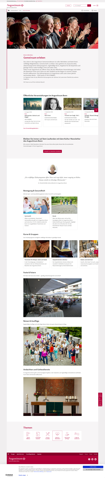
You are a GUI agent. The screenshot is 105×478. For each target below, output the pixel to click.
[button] (68, 5)
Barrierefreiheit (86, 10)
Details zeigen (22, 475)
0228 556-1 (40, 1)
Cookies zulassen (93, 466)
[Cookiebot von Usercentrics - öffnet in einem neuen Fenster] (9, 475)
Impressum (49, 471)
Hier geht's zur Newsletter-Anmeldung (53, 151)
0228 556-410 (21, 1)
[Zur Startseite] (8, 10)
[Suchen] (89, 5)
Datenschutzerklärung (39, 471)
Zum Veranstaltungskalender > (31, 128)
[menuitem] (68, 5)
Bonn (20, 10)
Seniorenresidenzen (14, 10)
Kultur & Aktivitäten (26, 10)
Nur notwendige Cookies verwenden (93, 469)
